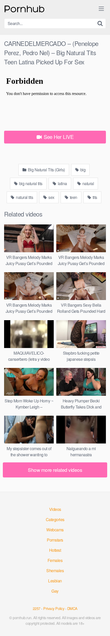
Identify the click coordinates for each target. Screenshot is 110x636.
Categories (55, 519)
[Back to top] (101, 625)
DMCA (72, 608)
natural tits (24, 197)
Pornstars (55, 540)
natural (87, 183)
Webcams (55, 530)
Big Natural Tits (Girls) (46, 170)
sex (51, 197)
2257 (36, 608)
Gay (55, 591)
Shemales (55, 570)
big (82, 170)
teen (73, 197)
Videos (55, 509)
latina (62, 183)
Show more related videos (55, 469)
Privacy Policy (53, 608)
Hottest (55, 550)
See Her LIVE (58, 136)
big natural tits (30, 183)
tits (94, 197)
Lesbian (55, 581)
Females (55, 560)
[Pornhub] (24, 8)
